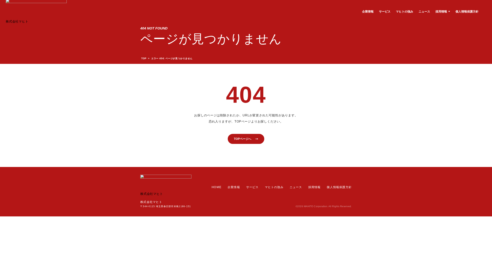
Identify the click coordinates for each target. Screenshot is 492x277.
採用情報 (441, 11)
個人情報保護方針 (467, 11)
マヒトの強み (404, 11)
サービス (385, 11)
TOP (143, 58)
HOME (216, 187)
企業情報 (368, 11)
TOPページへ (242, 138)
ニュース (424, 11)
